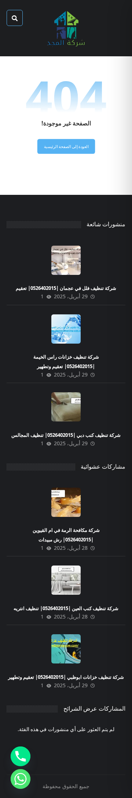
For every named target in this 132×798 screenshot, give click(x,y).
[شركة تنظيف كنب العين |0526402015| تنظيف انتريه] (66, 580)
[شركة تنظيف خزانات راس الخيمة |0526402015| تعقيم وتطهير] (66, 329)
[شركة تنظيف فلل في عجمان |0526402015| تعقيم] (66, 260)
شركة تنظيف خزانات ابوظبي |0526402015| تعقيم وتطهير (66, 677)
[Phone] (20, 756)
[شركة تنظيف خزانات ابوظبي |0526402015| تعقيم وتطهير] (66, 648)
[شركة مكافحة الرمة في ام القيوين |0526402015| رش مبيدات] (66, 502)
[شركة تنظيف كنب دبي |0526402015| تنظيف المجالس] (66, 406)
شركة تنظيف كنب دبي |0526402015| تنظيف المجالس (66, 435)
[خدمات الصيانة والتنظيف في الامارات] (66, 28)
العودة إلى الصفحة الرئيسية (66, 146)
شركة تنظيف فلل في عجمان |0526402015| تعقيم (66, 288)
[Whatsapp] (20, 779)
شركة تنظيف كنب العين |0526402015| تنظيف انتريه (66, 608)
